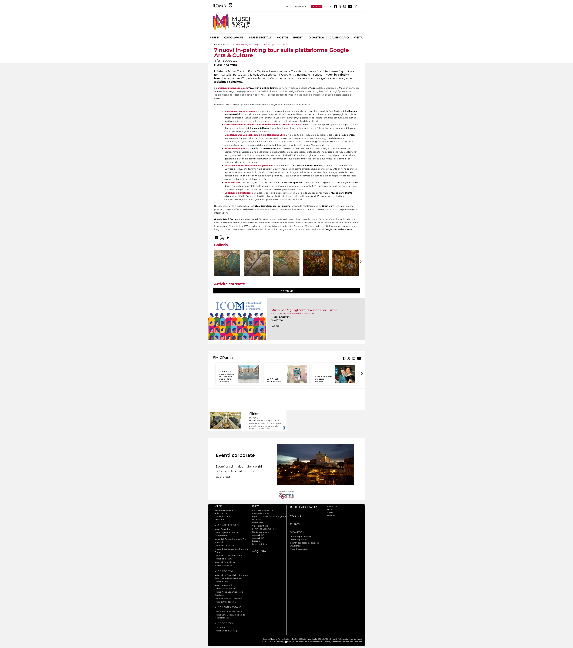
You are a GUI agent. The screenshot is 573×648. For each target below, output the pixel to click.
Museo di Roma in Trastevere (228, 598)
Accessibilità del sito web (342, 642)
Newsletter (220, 519)
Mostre (282, 37)
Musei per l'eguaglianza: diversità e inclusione (304, 310)
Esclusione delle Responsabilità (308, 642)
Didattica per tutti (298, 539)
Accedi (327, 6)
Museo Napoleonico (224, 585)
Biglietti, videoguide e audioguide (269, 516)
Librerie (256, 541)
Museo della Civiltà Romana (228, 555)
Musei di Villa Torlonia (225, 602)
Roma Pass (257, 522)
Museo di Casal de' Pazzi (226, 562)
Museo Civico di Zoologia (227, 631)
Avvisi (330, 512)
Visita (358, 37)
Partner (331, 515)
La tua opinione (260, 544)
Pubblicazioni (221, 513)
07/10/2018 (265, 423)
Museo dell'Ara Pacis (224, 545)
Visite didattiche (260, 526)
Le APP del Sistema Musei (274, 380)
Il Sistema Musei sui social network (323, 379)
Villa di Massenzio (223, 565)
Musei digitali (260, 37)
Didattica (316, 37)
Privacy (290, 642)
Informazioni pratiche (262, 510)
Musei (214, 37)
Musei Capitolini (222, 529)
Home (217, 44)
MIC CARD (257, 519)
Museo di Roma (222, 581)
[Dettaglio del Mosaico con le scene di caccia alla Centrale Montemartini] (227, 263)
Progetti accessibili (299, 549)
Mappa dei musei (260, 513)
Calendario (339, 37)
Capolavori (233, 37)
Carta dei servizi (222, 516)
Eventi (298, 37)
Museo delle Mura (223, 559)
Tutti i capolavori (304, 507)
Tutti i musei (300, 6)
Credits (327, 642)
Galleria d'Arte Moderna (226, 588)
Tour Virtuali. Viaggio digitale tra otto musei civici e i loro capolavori (226, 376)
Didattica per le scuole (300, 536)
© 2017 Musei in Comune (272, 642)
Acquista (316, 6)
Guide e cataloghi (260, 532)
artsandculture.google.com (233, 88)
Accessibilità (258, 535)
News (330, 509)
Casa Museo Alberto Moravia (228, 611)
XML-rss (358, 642)
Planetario (220, 627)
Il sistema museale (224, 510)
